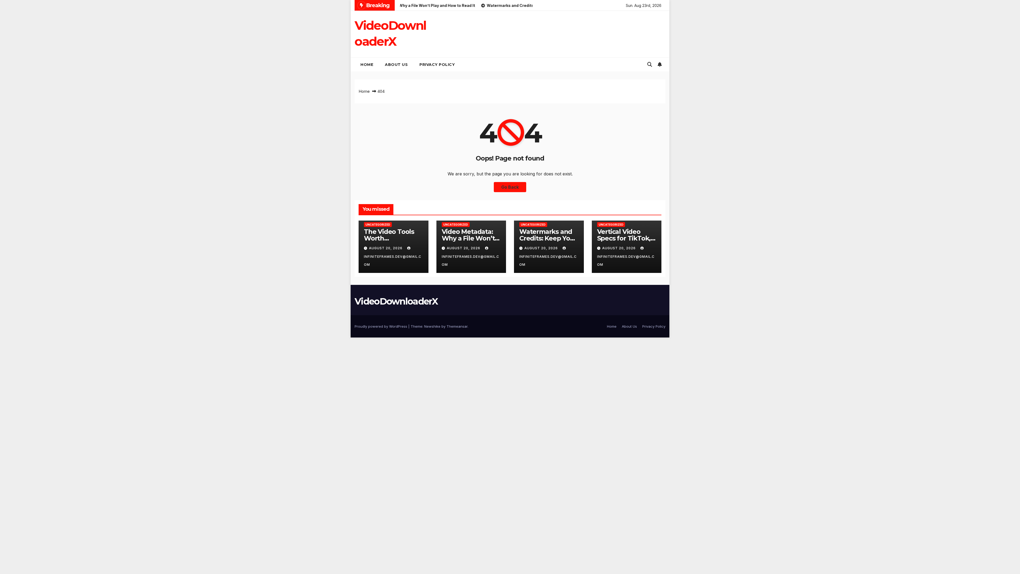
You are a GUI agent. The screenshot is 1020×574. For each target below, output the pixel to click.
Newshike (432, 326)
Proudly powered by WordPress (381, 326)
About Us (396, 64)
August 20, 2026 (386, 248)
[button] (649, 64)
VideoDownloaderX (396, 301)
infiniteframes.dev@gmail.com (392, 261)
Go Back (510, 187)
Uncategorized (378, 224)
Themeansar (457, 326)
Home (366, 64)
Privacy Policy (437, 64)
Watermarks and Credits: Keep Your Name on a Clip (548, 238)
